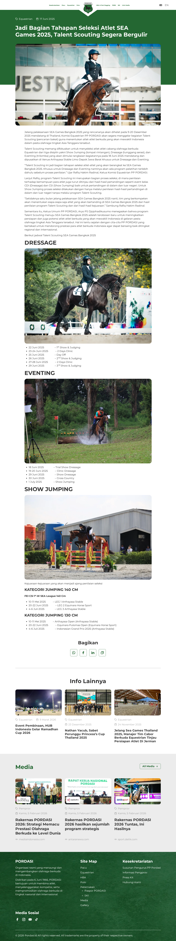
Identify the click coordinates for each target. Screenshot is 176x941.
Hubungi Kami (132, 882)
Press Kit (128, 877)
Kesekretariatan (54, 5)
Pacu (63, 5)
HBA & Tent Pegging (103, 5)
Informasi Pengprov (135, 872)
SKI (119, 5)
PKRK (114, 5)
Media (84, 900)
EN (166, 5)
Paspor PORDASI (95, 890)
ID (160, 5)
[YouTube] (30, 919)
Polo (78, 5)
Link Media (126, 5)
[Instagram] (24, 919)
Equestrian (71, 5)
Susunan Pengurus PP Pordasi (142, 867)
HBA (83, 877)
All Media (148, 766)
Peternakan (87, 887)
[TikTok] (36, 919)
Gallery (84, 905)
